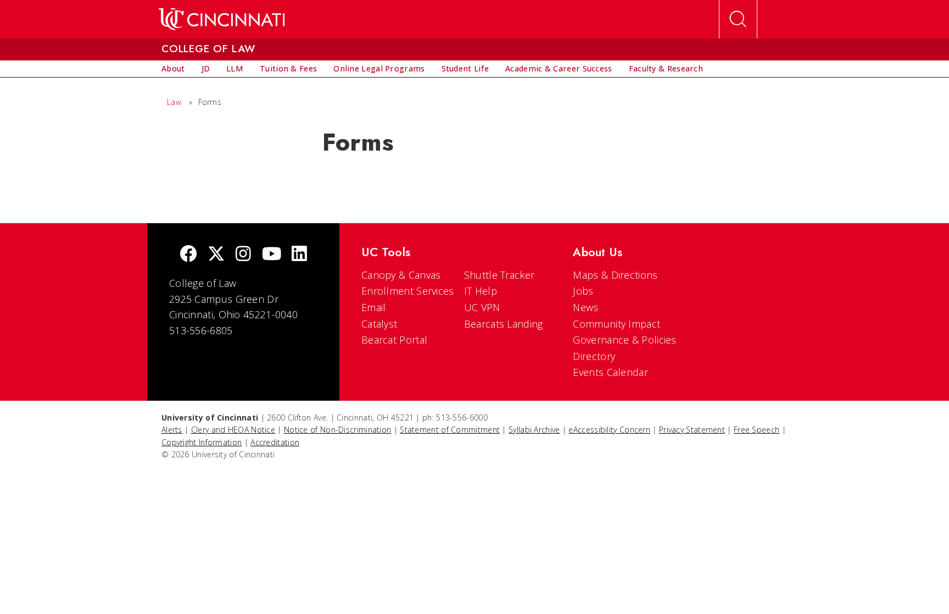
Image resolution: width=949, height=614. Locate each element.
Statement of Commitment (450, 429)
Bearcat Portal (394, 339)
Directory (594, 356)
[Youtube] (271, 254)
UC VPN (482, 307)
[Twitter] (216, 254)
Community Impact (616, 323)
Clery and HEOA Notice (233, 429)
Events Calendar (610, 372)
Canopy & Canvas (401, 274)
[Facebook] (188, 254)
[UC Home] (221, 19)
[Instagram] (243, 254)
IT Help (480, 290)
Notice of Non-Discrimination (337, 429)
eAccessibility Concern (609, 429)
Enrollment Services (407, 290)
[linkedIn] (299, 254)
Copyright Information (201, 442)
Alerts (171, 429)
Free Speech (756, 429)
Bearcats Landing (503, 323)
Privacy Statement (692, 429)
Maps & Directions (615, 274)
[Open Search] (738, 19)
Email (373, 307)
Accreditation (274, 442)
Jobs (583, 290)
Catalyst (379, 323)
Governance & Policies (624, 339)
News (585, 307)
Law (174, 102)
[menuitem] (173, 68)
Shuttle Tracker (499, 274)
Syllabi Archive (534, 429)
